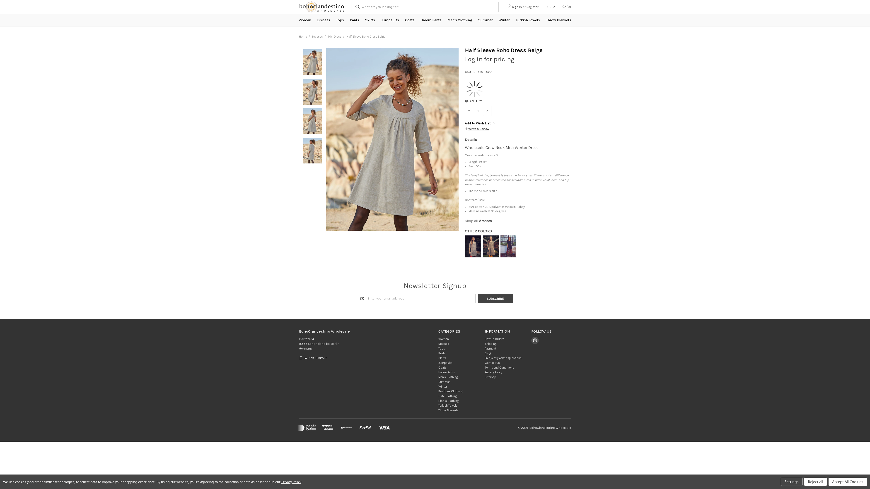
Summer (485, 20)
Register (532, 7)
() (568, 7)
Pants (354, 20)
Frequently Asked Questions (503, 358)
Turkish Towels (528, 20)
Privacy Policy (493, 372)
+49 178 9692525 (315, 358)
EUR (549, 7)
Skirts (370, 20)
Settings (792, 481)
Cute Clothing (447, 396)
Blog (488, 353)
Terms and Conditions (499, 367)
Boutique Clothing (450, 391)
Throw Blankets (558, 20)
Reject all (815, 481)
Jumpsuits (390, 20)
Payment (490, 348)
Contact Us (492, 362)
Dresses (323, 20)
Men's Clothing (459, 20)
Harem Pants (430, 20)
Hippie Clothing (448, 401)
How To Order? (494, 339)
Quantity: (473, 101)
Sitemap (490, 377)
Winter (504, 20)
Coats (409, 20)
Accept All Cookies (847, 481)
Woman (305, 20)
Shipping (491, 343)
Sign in (517, 7)
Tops (340, 20)
